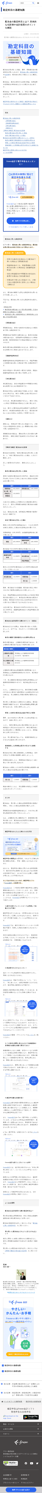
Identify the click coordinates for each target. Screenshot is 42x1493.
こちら (31, 1035)
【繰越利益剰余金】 (12, 123)
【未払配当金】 (10, 126)
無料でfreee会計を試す (21, 1490)
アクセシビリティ (27, 1482)
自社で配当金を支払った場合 (15, 135)
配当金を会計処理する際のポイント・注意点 (18, 138)
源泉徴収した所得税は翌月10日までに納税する (22, 145)
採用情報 (24, 1475)
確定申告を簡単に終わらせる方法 (15, 150)
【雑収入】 (9, 128)
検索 (33, 3)
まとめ (5, 147)
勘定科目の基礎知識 (33, 1401)
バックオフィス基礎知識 (13, 1401)
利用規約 (24, 1479)
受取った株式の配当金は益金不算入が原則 (20, 143)
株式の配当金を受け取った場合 (16, 133)
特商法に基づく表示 (10, 1479)
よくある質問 (7, 152)
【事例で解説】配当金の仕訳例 (14, 130)
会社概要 (6, 1475)
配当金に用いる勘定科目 (29, 72)
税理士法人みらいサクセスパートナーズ (21, 1292)
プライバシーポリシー (11, 1482)
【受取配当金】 (10, 121)
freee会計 (10, 204)
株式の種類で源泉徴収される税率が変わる (20, 140)
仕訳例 (7, 74)
